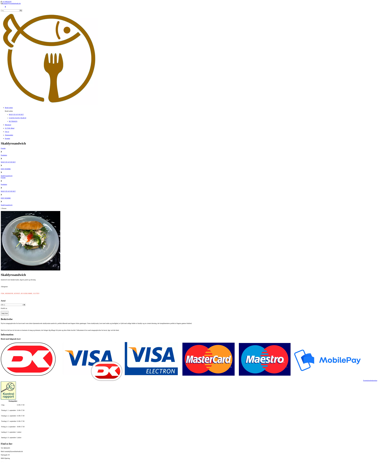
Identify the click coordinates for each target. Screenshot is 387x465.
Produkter (4, 155)
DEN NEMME (6, 169)
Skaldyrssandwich (6, 176)
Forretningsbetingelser (370, 380)
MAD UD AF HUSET (8, 162)
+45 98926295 (6, 2)
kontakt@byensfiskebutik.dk (11, 3)
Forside (3, 148)
